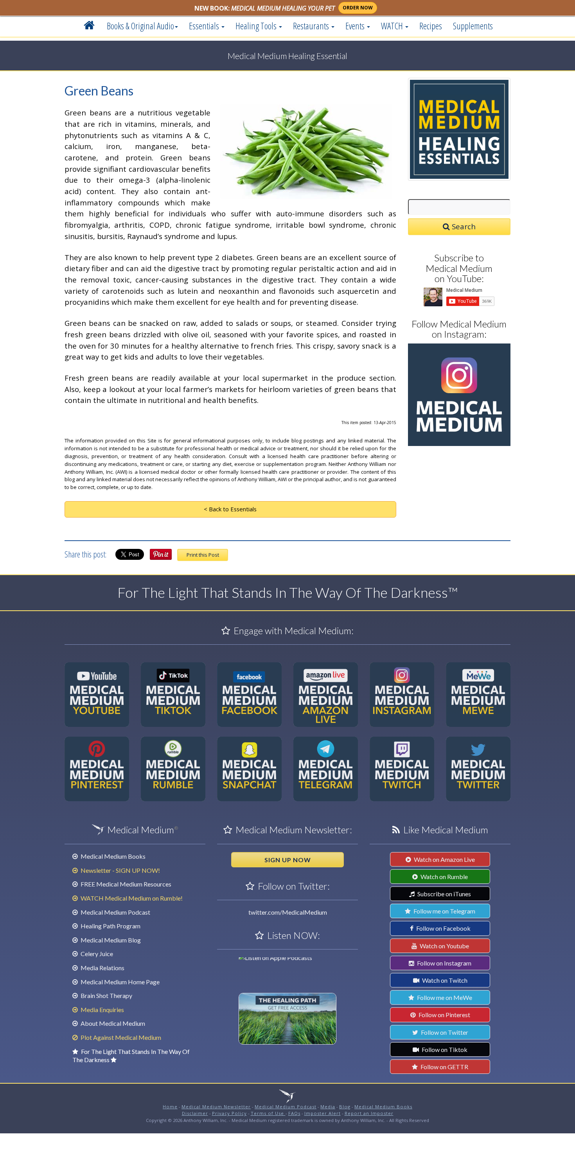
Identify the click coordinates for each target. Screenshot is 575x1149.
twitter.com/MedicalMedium (287, 912)
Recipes (430, 26)
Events (355, 26)
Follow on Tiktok (443, 1049)
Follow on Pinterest (443, 1014)
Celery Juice (96, 953)
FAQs (294, 1113)
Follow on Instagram (443, 963)
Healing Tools (256, 26)
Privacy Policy (229, 1113)
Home (170, 1106)
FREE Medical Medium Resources (125, 884)
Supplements (473, 26)
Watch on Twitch (444, 980)
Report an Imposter (369, 1113)
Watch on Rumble (443, 876)
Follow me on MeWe (444, 997)
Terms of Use (268, 1113)
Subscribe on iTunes (443, 893)
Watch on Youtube (444, 945)
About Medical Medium (112, 1023)
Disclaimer (195, 1113)
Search (463, 226)
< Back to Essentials (230, 509)
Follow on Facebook (443, 928)
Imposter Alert (322, 1113)
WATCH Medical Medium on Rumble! (131, 898)
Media (327, 1106)
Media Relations (101, 967)
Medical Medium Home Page (119, 981)
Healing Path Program (109, 926)
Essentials (205, 26)
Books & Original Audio (140, 26)
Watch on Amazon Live (444, 859)
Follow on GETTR (443, 1066)
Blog (344, 1106)
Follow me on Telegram (443, 911)
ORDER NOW (358, 7)
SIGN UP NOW (287, 859)
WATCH (392, 26)
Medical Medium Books (112, 856)
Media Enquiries (101, 1009)
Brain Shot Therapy (105, 995)
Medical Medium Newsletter (216, 1106)
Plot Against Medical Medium (120, 1037)
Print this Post (203, 554)
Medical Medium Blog (110, 940)
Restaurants (312, 26)
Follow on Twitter (444, 1032)
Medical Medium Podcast (114, 912)
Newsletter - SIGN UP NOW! (119, 870)
